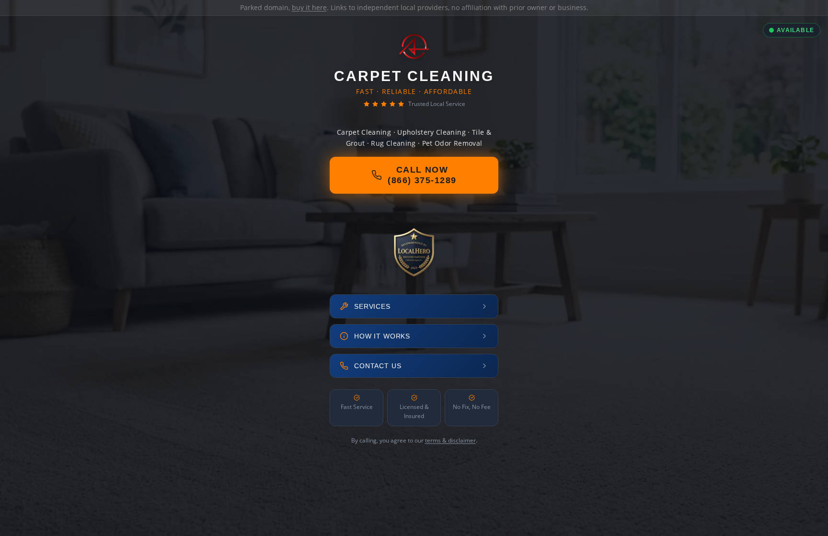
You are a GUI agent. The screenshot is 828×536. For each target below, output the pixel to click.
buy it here (309, 7)
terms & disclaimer (450, 440)
